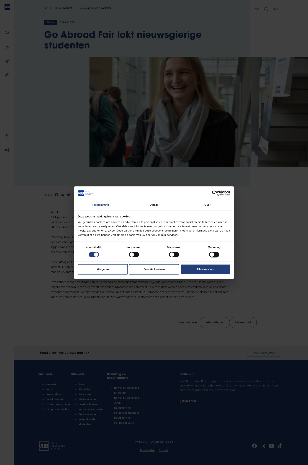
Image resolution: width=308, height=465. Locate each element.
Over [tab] (207, 204)
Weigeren (103, 269)
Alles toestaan (205, 269)
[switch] (134, 254)
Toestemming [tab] (100, 204)
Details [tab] (154, 204)
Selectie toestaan (154, 269)
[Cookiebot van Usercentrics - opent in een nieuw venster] (214, 193)
